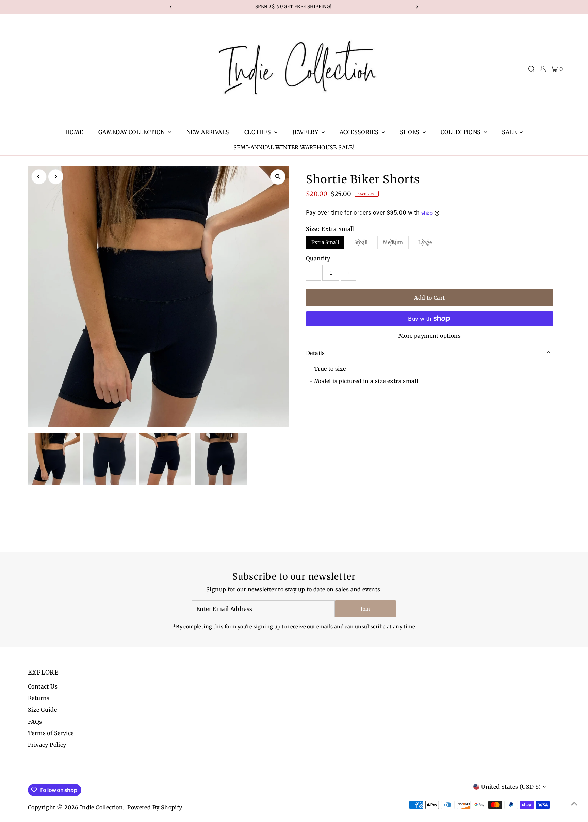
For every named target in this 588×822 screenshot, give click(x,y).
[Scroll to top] (574, 803)
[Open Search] (531, 69)
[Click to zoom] (277, 177)
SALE (510, 132)
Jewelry (306, 132)
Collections (461, 132)
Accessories (360, 132)
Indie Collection (101, 807)
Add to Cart (429, 297)
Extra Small (325, 242)
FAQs (35, 721)
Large (427, 243)
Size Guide (42, 709)
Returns (39, 698)
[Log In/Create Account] (543, 69)
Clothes (258, 132)
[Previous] (39, 176)
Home (74, 132)
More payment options (429, 335)
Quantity (318, 258)
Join (365, 609)
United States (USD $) (511, 786)
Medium (395, 243)
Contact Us (43, 686)
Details (315, 353)
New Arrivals (207, 132)
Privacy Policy (47, 744)
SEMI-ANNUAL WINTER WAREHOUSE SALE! (294, 147)
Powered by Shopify (154, 807)
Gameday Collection (132, 132)
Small (363, 243)
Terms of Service (51, 733)
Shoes (410, 132)
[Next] (55, 176)
